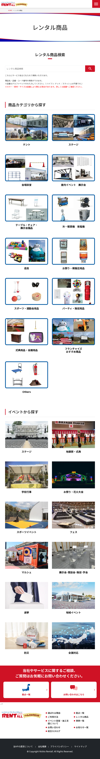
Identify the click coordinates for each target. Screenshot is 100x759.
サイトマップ (80, 746)
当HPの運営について (23, 746)
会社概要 (42, 746)
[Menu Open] (96, 4)
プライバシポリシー (59, 746)
